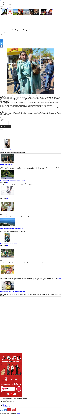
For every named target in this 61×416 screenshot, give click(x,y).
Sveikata (7, 260)
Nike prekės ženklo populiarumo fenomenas (7, 196)
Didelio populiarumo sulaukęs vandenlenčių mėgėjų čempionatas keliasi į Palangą (12, 180)
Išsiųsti (2, 129)
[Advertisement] (30, 22)
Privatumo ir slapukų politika (6, 406)
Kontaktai (3, 403)
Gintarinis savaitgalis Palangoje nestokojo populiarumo (8, 243)
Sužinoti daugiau (18, 413)
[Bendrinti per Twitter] (1, 44)
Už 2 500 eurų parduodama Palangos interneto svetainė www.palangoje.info (11, 228)
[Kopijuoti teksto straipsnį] (1, 36)
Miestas (7, 150)
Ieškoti (10, 7)
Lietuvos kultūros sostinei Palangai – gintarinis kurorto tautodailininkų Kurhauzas (12, 291)
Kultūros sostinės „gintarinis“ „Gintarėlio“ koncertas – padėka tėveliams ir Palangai (13, 275)
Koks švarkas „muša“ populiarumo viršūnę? (7, 164)
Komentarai (59, 278)
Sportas (7, 182)
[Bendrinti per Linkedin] (1, 41)
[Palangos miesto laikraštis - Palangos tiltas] (2, 0)
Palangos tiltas (8, 8)
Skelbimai (3, 404)
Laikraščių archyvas (5, 3)
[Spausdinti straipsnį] (1, 38)
